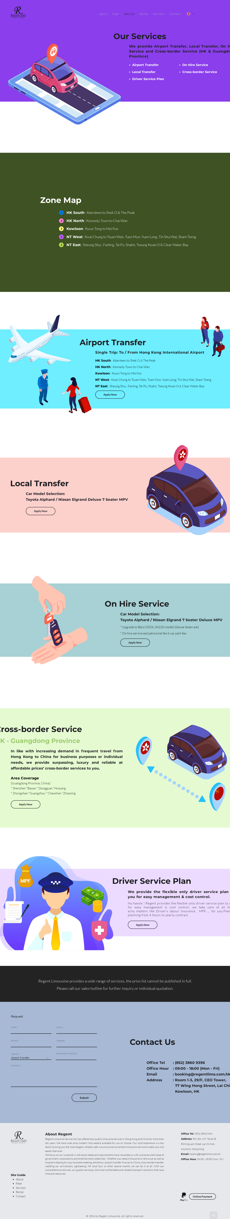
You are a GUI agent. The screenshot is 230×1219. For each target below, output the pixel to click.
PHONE (14, 1041)
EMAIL (59, 1027)
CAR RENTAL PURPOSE (66, 1054)
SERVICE (15, 1054)
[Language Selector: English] (190, 13)
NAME (14, 1027)
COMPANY (61, 1041)
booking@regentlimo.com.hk (205, 1154)
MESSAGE (15, 1066)
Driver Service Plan (148, 79)
